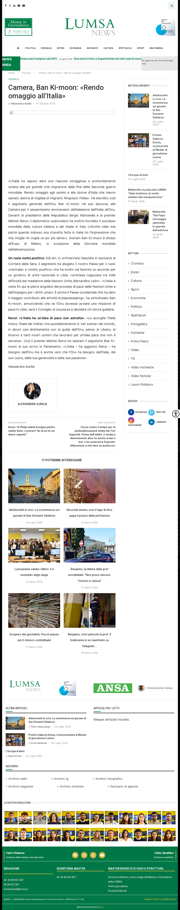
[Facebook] (6, 5)
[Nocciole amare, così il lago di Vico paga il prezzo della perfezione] (89, 486)
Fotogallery (139, 324)
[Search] (171, 5)
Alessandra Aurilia (21, 103)
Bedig (101, 907)
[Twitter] (9, 5)
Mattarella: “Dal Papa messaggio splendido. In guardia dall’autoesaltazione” (160, 221)
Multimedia (156, 48)
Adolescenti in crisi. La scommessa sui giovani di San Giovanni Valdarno (160, 106)
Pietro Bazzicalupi (40, 726)
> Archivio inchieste (70, 786)
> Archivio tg (60, 778)
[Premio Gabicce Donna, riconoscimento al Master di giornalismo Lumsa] (138, 140)
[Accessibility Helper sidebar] (176, 414)
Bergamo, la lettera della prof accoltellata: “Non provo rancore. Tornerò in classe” (89, 575)
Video (135, 350)
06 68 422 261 (12, 884)
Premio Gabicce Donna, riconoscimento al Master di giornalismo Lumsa (160, 146)
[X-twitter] (93, 855)
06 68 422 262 (15, 880)
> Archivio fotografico (107, 778)
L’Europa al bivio (138, 175)
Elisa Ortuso (14, 756)
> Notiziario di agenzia (123, 786)
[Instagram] (84, 855)
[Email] (23, 5)
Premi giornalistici (118, 886)
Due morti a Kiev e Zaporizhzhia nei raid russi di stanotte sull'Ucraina (110, 58)
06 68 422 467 (68, 877)
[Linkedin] (14, 5)
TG (133, 358)
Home (11, 72)
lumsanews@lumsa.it (16, 889)
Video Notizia (141, 376)
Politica (30, 48)
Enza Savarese (39, 743)
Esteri (60, 48)
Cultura (108, 48)
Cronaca (46, 48)
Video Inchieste (142, 367)
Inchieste (92, 48)
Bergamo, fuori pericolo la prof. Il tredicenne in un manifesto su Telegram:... (89, 640)
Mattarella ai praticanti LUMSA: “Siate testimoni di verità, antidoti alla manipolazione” (147, 193)
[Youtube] (18, 5)
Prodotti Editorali (117, 890)
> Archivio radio (16, 778)
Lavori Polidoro (142, 384)
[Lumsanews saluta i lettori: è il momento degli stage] (34, 545)
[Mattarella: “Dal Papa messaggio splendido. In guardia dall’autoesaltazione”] (138, 217)
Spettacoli (125, 48)
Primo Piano (140, 341)
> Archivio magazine (19, 786)
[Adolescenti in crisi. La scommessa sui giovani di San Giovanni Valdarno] (34, 486)
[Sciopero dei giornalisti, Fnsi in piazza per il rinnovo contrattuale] (34, 610)
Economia (75, 48)
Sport (140, 48)
